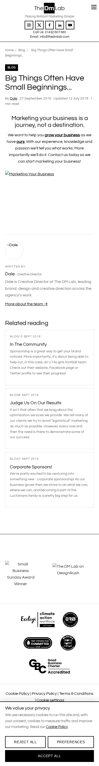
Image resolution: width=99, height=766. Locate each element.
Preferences (71, 742)
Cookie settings (50, 700)
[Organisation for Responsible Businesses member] (70, 619)
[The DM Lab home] (49, 8)
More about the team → (26, 304)
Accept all (49, 756)
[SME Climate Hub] (37, 642)
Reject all (25, 742)
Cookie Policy (17, 694)
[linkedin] (59, 25)
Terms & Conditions (76, 694)
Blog (21, 50)
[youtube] (70, 25)
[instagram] (29, 25)
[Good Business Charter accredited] (49, 666)
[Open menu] (94, 7)
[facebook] (49, 25)
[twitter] (39, 25)
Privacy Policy (44, 694)
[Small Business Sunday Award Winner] (25, 574)
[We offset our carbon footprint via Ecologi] (37, 619)
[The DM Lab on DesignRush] (73, 574)
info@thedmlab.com (54, 37)
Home (9, 50)
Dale (13, 98)
